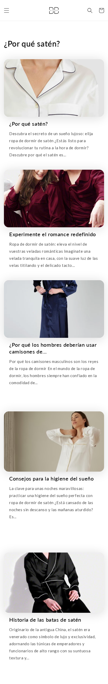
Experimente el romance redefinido (52, 234)
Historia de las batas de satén (45, 619)
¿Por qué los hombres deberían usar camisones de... (52, 348)
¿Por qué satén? (28, 123)
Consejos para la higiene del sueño (51, 478)
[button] (6, 10)
